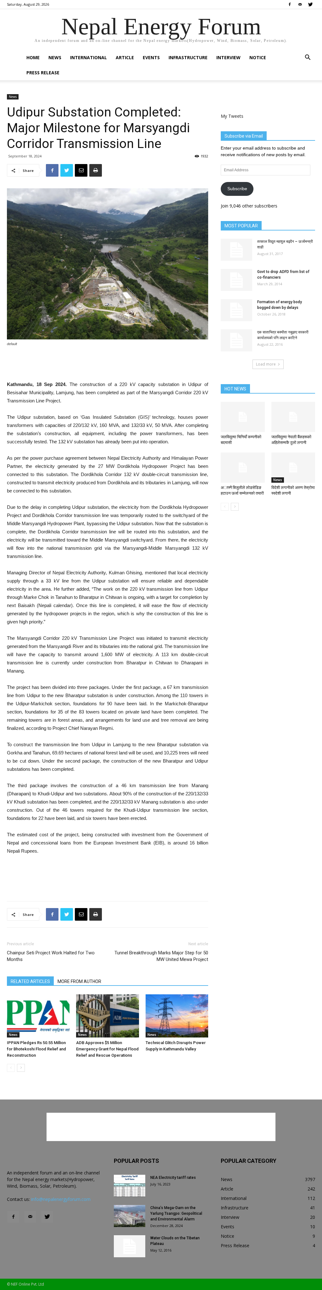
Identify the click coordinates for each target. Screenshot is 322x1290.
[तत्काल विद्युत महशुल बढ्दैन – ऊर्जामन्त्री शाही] (236, 250)
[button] (307, 58)
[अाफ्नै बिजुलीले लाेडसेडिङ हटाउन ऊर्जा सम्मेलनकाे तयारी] (243, 467)
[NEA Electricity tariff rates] (129, 1186)
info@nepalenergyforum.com (61, 1199)
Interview (228, 57)
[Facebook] (289, 4)
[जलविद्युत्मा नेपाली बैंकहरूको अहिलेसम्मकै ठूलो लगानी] (293, 417)
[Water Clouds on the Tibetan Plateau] (129, 1246)
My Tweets (232, 116)
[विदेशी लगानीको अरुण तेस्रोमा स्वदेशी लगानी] (293, 467)
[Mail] (300, 4)
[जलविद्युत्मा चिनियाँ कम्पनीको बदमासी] (243, 417)
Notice (257, 57)
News (54, 57)
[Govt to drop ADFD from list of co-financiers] (236, 280)
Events (151, 57)
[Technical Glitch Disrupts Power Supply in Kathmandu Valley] (177, 1015)
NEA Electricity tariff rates (173, 1177)
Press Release (42, 73)
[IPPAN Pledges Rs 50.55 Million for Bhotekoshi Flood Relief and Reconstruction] (38, 1015)
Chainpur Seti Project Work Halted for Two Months (51, 956)
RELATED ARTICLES (30, 981)
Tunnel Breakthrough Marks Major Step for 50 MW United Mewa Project (161, 956)
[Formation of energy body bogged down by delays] (236, 310)
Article (125, 57)
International (88, 57)
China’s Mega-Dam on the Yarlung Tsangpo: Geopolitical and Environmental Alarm (176, 1213)
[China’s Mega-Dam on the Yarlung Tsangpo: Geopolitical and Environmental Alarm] (129, 1216)
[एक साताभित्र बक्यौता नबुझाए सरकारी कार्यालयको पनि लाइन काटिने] (236, 340)
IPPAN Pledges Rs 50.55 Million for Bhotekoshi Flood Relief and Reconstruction (36, 1049)
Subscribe (237, 188)
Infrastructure (188, 57)
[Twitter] (310, 4)
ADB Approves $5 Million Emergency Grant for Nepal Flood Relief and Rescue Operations (107, 1049)
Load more (266, 364)
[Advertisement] (107, 364)
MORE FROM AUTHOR (79, 981)
